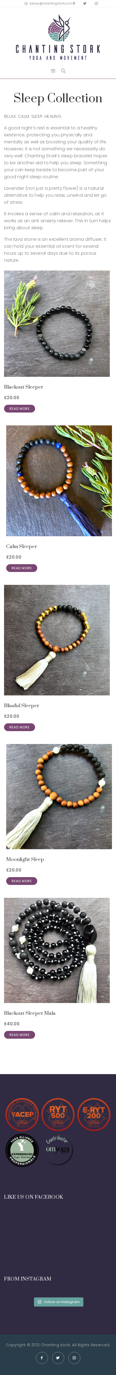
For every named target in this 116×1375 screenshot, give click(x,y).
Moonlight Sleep (25, 859)
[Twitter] (85, 3)
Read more (19, 408)
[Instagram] (96, 3)
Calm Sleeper (21, 547)
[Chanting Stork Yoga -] (58, 37)
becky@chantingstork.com (51, 3)
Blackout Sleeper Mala (30, 1013)
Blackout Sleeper (23, 387)
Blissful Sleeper (21, 706)
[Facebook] (74, 3)
